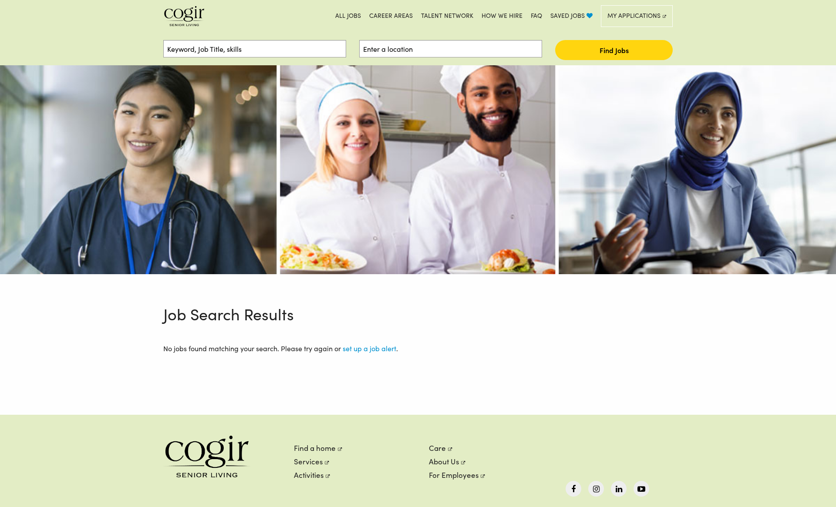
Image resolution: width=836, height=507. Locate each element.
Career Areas (391, 15)
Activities (309, 475)
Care (437, 448)
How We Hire (502, 15)
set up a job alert (369, 348)
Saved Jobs (568, 15)
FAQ (536, 15)
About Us (444, 462)
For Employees (454, 475)
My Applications (634, 15)
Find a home (315, 448)
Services (308, 462)
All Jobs (348, 15)
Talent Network (447, 15)
